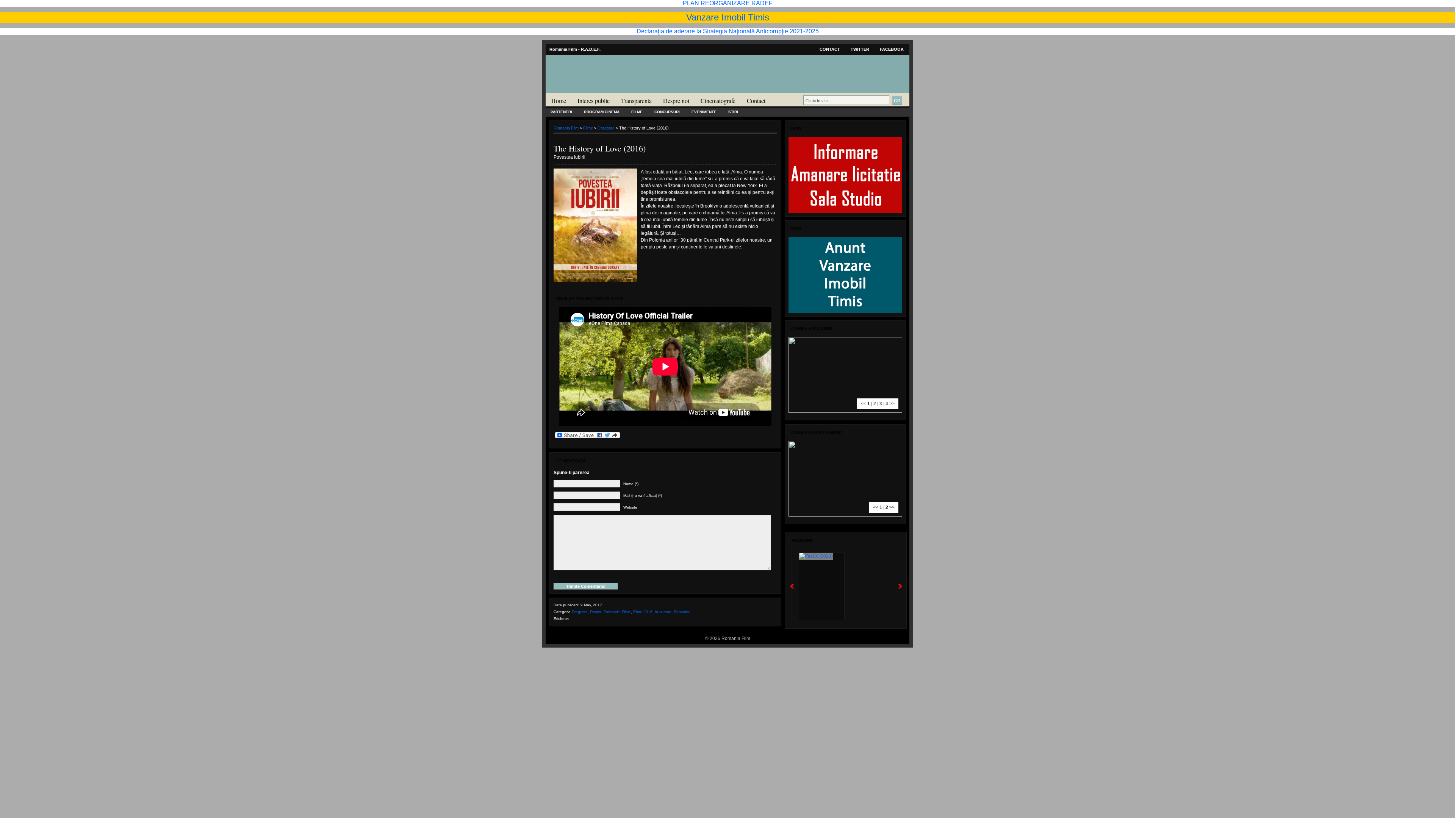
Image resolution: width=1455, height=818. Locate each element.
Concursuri (667, 112)
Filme (637, 112)
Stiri (733, 112)
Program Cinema (602, 112)
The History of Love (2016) (600, 148)
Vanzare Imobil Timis (727, 17)
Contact (830, 49)
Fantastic (612, 612)
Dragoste (606, 128)
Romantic (682, 612)
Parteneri (561, 112)
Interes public (593, 101)
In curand (663, 612)
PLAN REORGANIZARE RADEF (728, 3)
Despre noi (676, 101)
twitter (860, 49)
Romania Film (604, 89)
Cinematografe (718, 101)
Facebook (892, 49)
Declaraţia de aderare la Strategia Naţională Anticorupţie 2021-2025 (728, 31)
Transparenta (636, 101)
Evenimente (704, 112)
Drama (595, 612)
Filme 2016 (642, 612)
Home (558, 101)
